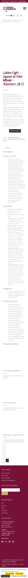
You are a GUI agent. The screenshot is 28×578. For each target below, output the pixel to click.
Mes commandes (5, 473)
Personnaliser (5, 576)
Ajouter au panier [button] (14, 359)
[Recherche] (7, 460)
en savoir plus (22, 1)
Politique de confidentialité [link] (19, 576)
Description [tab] (7, 148)
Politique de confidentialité (8, 480)
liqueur (20, 139)
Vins (2, 503)
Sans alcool (4, 511)
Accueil (4, 20)
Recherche (3, 451)
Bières (3, 508)
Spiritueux (9, 20)
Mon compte (4, 476)
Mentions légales (5, 478)
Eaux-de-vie (15, 20)
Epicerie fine (4, 513)
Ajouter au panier (15, 131)
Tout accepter (10, 574)
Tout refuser (19, 574)
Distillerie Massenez (13, 139)
